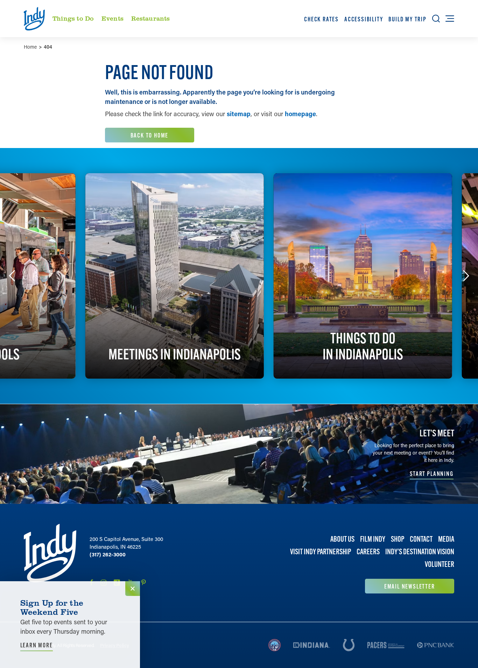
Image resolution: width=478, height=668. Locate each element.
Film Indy (372, 539)
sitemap (239, 114)
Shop (397, 539)
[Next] (466, 275)
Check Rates (321, 19)
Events (112, 18)
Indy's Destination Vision (419, 552)
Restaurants (150, 18)
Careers (368, 552)
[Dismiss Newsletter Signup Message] (132, 588)
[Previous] (11, 275)
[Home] (50, 558)
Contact (421, 539)
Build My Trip (407, 19)
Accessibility (363, 19)
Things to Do (73, 18)
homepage (300, 114)
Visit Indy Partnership (320, 552)
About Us (342, 539)
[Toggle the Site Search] (436, 18)
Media (446, 539)
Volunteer (439, 564)
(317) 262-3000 (108, 554)
